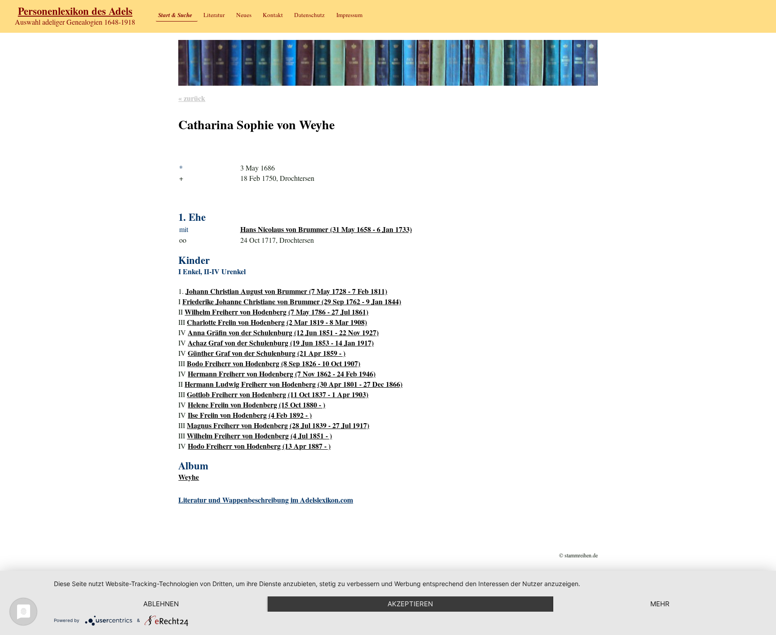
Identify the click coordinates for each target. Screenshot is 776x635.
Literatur (214, 15)
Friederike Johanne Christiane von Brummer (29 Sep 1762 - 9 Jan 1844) (291, 301)
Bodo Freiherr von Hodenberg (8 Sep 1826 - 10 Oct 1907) (273, 363)
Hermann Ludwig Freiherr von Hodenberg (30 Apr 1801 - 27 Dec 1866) (293, 384)
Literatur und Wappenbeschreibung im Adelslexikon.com (265, 500)
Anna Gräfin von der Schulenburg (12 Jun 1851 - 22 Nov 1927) (283, 332)
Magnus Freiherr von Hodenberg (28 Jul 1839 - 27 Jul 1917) (278, 425)
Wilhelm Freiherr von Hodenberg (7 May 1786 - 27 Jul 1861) (276, 312)
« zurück (191, 98)
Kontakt (273, 15)
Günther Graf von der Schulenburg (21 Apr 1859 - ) (266, 353)
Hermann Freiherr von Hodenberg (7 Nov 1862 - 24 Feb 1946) (281, 373)
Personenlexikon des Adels (75, 11)
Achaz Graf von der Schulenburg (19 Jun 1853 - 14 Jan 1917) (281, 342)
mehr (660, 604)
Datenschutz (309, 15)
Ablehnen (161, 604)
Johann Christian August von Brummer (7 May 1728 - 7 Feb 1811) (286, 291)
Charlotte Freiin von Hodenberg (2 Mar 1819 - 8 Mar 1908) (277, 322)
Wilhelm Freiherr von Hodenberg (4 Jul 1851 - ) (259, 435)
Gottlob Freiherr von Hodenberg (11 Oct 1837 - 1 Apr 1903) (277, 394)
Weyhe (188, 477)
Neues (243, 15)
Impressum (349, 15)
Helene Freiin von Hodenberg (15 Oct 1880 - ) (256, 404)
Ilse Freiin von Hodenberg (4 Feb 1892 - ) (250, 415)
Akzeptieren (410, 604)
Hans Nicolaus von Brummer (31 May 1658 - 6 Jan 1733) (326, 229)
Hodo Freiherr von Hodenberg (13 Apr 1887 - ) (259, 446)
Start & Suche (175, 15)
